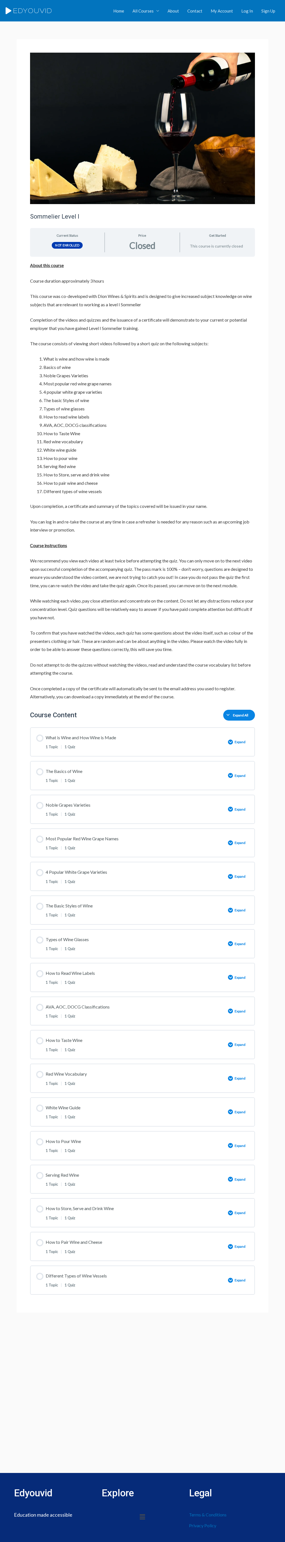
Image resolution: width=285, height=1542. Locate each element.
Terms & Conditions (208, 1514)
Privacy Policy (202, 1525)
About (173, 10)
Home (118, 10)
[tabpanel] (142, 481)
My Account (222, 10)
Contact (194, 10)
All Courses (143, 10)
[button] (142, 1517)
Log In (247, 10)
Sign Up (268, 10)
